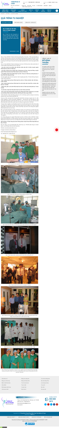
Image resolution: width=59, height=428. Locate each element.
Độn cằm (42, 387)
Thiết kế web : (27, 414)
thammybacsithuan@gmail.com (24, 403)
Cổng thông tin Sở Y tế (27, 6)
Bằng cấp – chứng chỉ (30, 22)
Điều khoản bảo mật (48, 417)
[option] (29, 37)
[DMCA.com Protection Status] (3, 427)
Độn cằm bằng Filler (45, 380)
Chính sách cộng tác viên (23, 417)
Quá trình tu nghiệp (6, 22)
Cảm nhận (46, 5)
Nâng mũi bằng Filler (25, 380)
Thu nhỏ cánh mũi (25, 382)
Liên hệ (50, 5)
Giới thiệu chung (18, 22)
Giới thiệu (29, 5)
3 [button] (12, 51)
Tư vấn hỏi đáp (39, 5)
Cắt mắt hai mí (4, 378)
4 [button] (13, 51)
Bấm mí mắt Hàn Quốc (6, 382)
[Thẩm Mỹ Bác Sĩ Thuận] (5, 4)
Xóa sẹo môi (43, 389)
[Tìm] (57, 10)
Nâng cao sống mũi (25, 378)
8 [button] (18, 51)
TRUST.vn (32, 414)
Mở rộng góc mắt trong (6, 387)
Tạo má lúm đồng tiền (45, 378)
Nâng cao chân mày (6, 380)
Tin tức (33, 5)
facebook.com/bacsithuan (10, 129)
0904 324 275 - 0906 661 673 (23, 401)
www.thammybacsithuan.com (11, 127)
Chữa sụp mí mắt (5, 389)
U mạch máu (23, 387)
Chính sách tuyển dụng (36, 417)
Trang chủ (24, 5)
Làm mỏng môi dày (45, 382)
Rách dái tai (23, 389)
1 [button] (10, 51)
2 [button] (11, 51)
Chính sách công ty (11, 417)
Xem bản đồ (19, 404)
